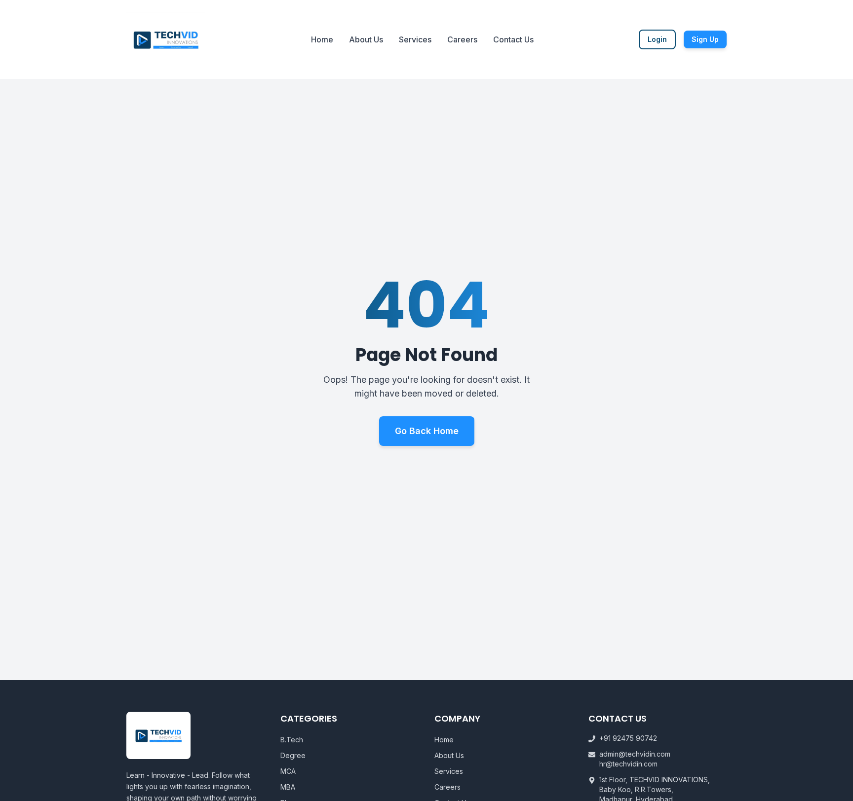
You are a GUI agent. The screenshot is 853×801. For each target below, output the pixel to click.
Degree (293, 755)
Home (322, 39)
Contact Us (513, 39)
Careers (462, 39)
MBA (287, 787)
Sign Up (705, 39)
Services (415, 39)
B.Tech (291, 739)
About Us (366, 39)
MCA (288, 771)
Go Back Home (427, 431)
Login (657, 39)
